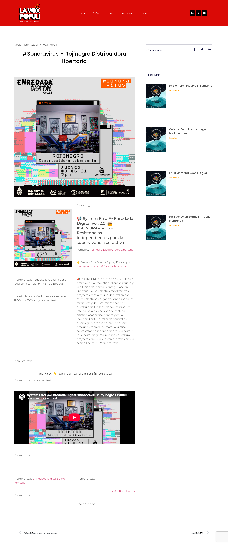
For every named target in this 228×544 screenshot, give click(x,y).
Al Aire (96, 13)
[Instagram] (198, 13)
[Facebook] (192, 13)
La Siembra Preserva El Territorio (190, 86)
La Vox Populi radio (122, 491)
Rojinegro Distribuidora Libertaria (111, 249)
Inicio (83, 13)
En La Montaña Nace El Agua (188, 173)
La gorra (142, 13)
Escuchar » (173, 90)
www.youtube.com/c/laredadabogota (101, 266)
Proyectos (126, 13)
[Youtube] (204, 13)
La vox (110, 13)
